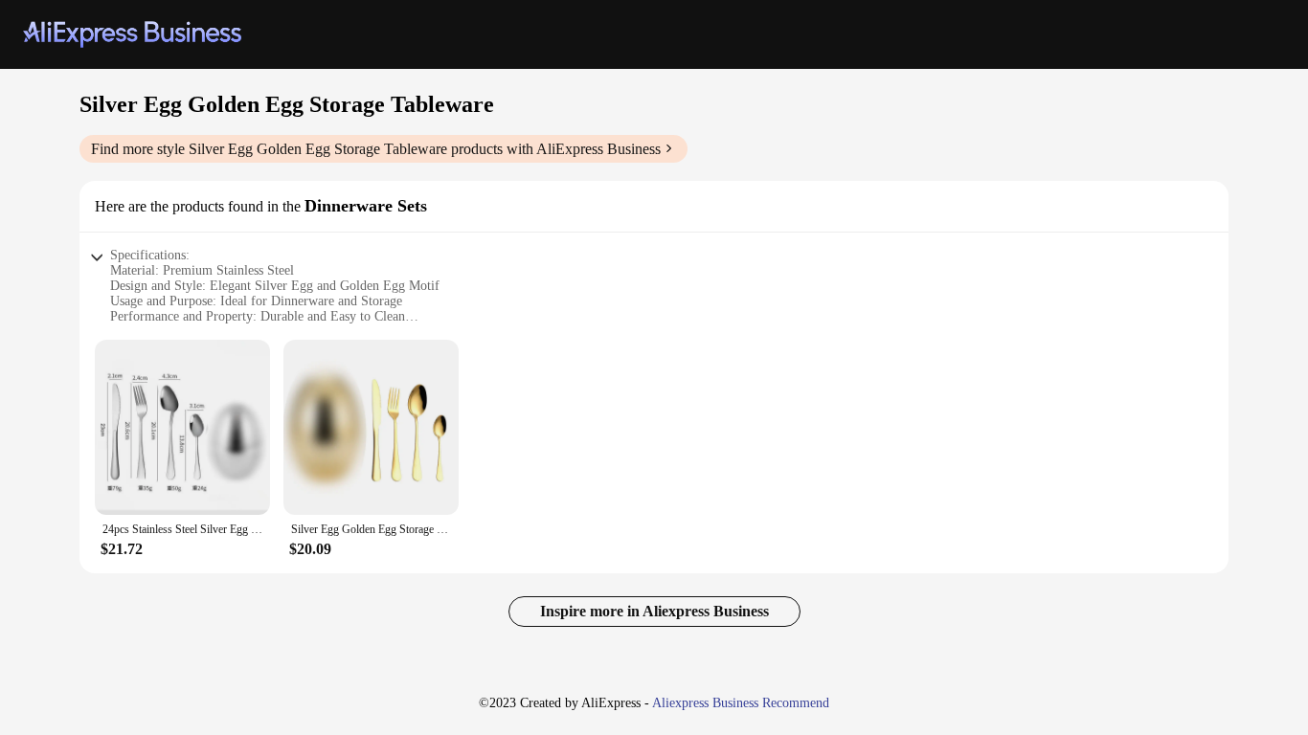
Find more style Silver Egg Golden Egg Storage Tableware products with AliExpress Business (376, 149)
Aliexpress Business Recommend (740, 703)
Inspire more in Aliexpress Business (654, 611)
